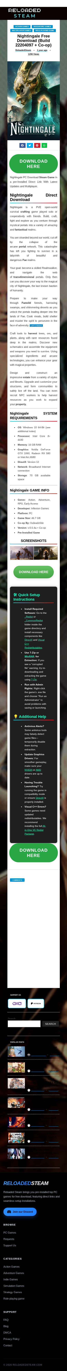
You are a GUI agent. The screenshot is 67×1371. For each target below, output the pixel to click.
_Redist (29, 616)
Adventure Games (42, 26)
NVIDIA (28, 769)
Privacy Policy (11, 1338)
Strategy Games (12, 1292)
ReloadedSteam (23, 50)
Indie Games (10, 1279)
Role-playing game (45, 30)
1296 (33, 54)
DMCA (7, 1332)
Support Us (9, 1245)
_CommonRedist (34, 620)
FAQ (6, 1319)
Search (11, 1018)
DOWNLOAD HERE (33, 164)
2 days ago (54, 1055)
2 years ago (54, 1071)
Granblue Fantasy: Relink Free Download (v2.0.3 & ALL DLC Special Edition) (42, 1082)
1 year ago (42, 50)
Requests (8, 1239)
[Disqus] (33, 931)
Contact (7, 1345)
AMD (38, 769)
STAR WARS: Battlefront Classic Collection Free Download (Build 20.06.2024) (42, 1102)
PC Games (9, 1232)
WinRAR (29, 656)
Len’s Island (36, 325)
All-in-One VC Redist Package (35, 830)
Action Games (22, 26)
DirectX (28, 639)
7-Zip (34, 679)
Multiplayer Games (21, 30)
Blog (5, 1326)
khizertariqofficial (38, 1055)
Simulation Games (13, 1285)
